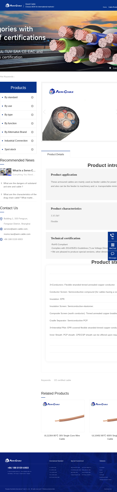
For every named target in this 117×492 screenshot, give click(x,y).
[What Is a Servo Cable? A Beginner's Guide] (5, 172)
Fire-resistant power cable (76, 469)
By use (8, 106)
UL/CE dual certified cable (54, 477)
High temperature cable (75, 467)
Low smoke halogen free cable (87, 467)
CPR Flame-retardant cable (87, 474)
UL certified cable (52, 467)
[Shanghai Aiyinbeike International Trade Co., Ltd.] (13, 6)
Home (105, 7)
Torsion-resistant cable (86, 472)
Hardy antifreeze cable (86, 469)
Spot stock (10, 149)
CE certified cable (62, 380)
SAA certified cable (53, 474)
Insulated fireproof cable (75, 474)
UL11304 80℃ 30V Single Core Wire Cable (62, 437)
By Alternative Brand (16, 132)
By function (11, 123)
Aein (54, 489)
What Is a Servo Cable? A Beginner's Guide (25, 170)
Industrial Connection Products (16, 142)
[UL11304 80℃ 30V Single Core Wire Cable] (62, 416)
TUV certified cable (53, 472)
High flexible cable (74, 472)
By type (9, 114)
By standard (11, 97)
